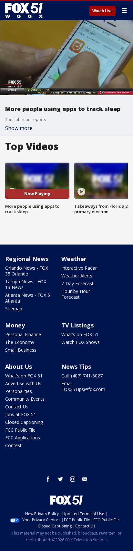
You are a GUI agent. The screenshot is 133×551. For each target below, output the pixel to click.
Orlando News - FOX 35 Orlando (26, 271)
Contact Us (16, 407)
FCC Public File (20, 430)
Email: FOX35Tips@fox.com (83, 386)
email (85, 479)
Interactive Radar (79, 268)
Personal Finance (23, 334)
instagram (72, 479)
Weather (74, 259)
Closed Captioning (24, 422)
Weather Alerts (76, 276)
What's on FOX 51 (24, 376)
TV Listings (77, 325)
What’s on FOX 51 (79, 334)
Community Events (25, 399)
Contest (13, 445)
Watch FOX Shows (80, 342)
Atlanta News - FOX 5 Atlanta (27, 298)
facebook (48, 479)
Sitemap (13, 309)
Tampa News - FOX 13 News (25, 284)
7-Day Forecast (77, 283)
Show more (19, 128)
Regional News (26, 259)
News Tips (76, 366)
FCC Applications (22, 438)
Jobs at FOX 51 (20, 414)
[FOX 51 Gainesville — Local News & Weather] (24, 10)
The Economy (19, 342)
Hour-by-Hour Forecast (75, 294)
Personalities (18, 391)
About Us (18, 366)
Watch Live (102, 11)
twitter (60, 479)
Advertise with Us (23, 383)
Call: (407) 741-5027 (82, 376)
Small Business (20, 350)
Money (15, 325)
